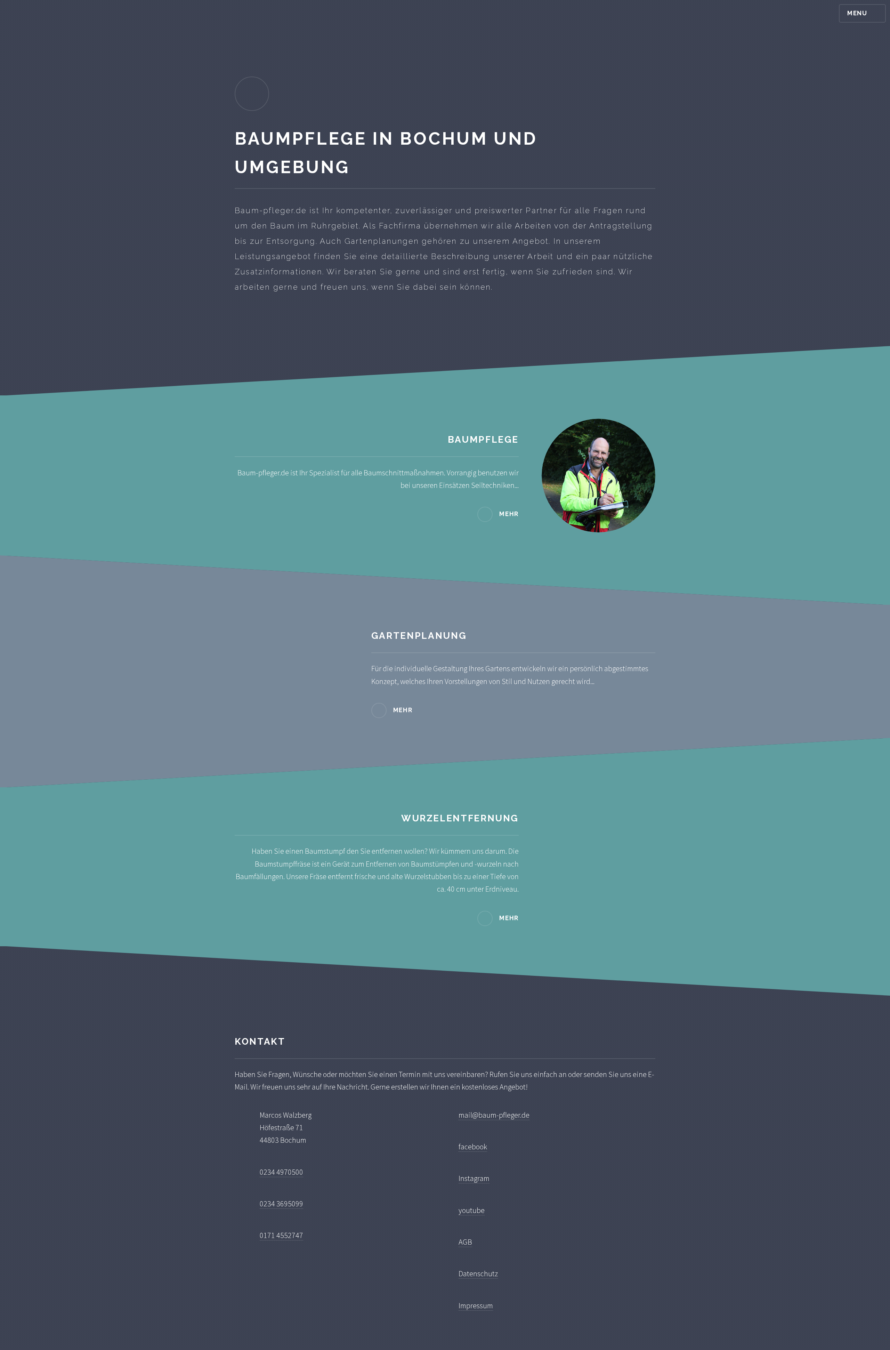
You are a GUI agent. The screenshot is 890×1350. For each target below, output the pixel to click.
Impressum (476, 1305)
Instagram (474, 1178)
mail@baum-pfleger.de (494, 1115)
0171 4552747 (281, 1235)
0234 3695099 (281, 1203)
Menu (857, 13)
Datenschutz (478, 1273)
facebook (473, 1146)
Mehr (509, 513)
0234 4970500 (281, 1172)
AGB (465, 1242)
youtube (472, 1210)
